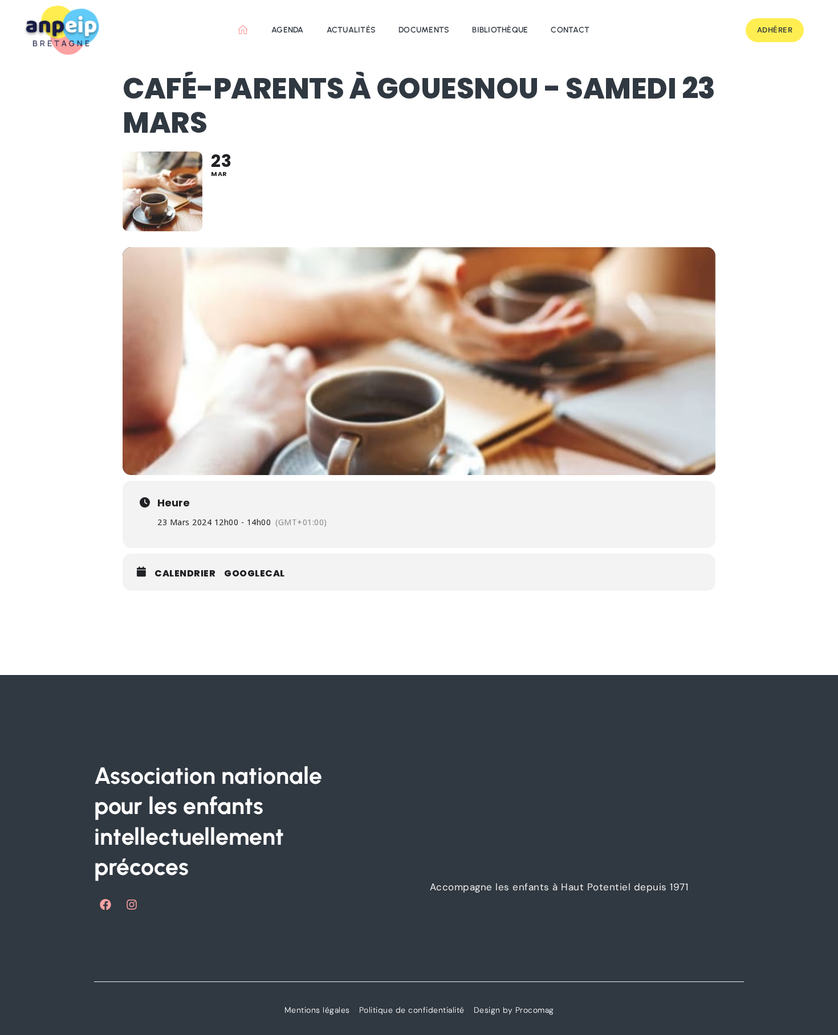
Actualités (351, 30)
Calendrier (184, 573)
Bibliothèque (500, 30)
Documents (423, 30)
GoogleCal (254, 573)
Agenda (287, 30)
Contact (570, 30)
